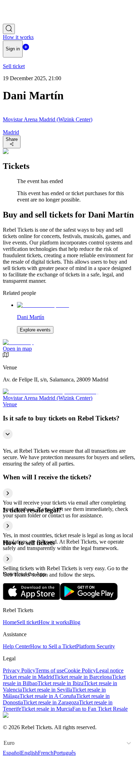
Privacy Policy (19, 670)
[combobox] (4, 743)
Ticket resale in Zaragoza (51, 702)
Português (64, 753)
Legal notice (109, 670)
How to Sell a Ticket (53, 646)
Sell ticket (28, 622)
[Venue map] (18, 342)
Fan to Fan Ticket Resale (100, 709)
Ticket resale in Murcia (46, 709)
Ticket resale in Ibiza (61, 683)
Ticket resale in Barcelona (83, 677)
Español (12, 753)
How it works (54, 622)
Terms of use (49, 670)
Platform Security (95, 646)
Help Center (16, 646)
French (45, 753)
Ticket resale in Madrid (28, 677)
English (29, 753)
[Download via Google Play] (88, 598)
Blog (74, 622)
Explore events (35, 329)
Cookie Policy (80, 670)
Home (10, 622)
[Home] (22, 20)
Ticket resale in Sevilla (47, 690)
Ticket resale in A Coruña (47, 696)
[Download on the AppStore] (31, 598)
